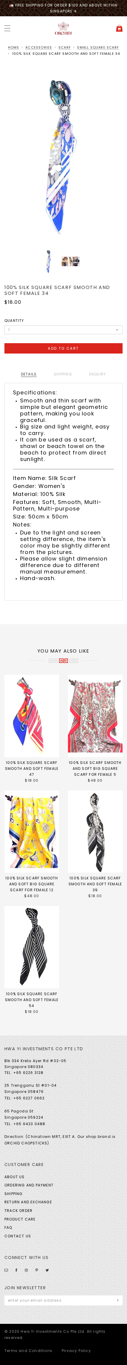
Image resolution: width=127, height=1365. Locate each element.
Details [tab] (29, 374)
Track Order (18, 1210)
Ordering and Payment (28, 1185)
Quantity (14, 320)
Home (13, 47)
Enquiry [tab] (97, 374)
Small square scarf (98, 47)
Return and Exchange (28, 1202)
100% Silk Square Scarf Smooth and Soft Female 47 (31, 768)
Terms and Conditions (28, 1350)
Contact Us (17, 1236)
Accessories (38, 47)
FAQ (8, 1227)
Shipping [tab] (63, 374)
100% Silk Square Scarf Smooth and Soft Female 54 (31, 999)
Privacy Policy (76, 1350)
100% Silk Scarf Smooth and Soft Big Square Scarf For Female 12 (31, 884)
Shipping (13, 1193)
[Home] (63, 27)
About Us (14, 1176)
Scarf (64, 47)
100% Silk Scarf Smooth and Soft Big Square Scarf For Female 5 (95, 768)
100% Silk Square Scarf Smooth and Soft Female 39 (95, 884)
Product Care (19, 1219)
